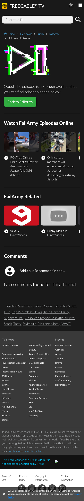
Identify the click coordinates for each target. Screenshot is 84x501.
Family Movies (63, 376)
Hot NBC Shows (10, 345)
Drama (58, 362)
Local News (35, 367)
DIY (30, 406)
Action (58, 354)
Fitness (6, 415)
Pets (31, 402)
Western (6, 393)
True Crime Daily (56, 312)
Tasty (17, 324)
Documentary (62, 384)
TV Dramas (7, 376)
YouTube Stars (36, 411)
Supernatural (13, 318)
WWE (66, 324)
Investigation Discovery (14, 362)
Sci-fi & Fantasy (63, 380)
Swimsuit (29, 324)
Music (5, 411)
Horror (5, 380)
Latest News (42, 306)
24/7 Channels (36, 362)
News (5, 367)
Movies (59, 339)
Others (6, 419)
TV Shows (8, 339)
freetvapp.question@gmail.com (26, 451)
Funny (5, 402)
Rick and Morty (49, 324)
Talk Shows (34, 393)
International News (12, 371)
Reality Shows (36, 389)
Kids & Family (9, 406)
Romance (60, 371)
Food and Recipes (38, 398)
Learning (33, 415)
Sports (32, 371)
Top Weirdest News (27, 312)
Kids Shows (8, 389)
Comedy (33, 376)
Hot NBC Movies (64, 345)
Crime (5, 384)
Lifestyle (6, 398)
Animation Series (38, 384)
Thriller (33, 380)
